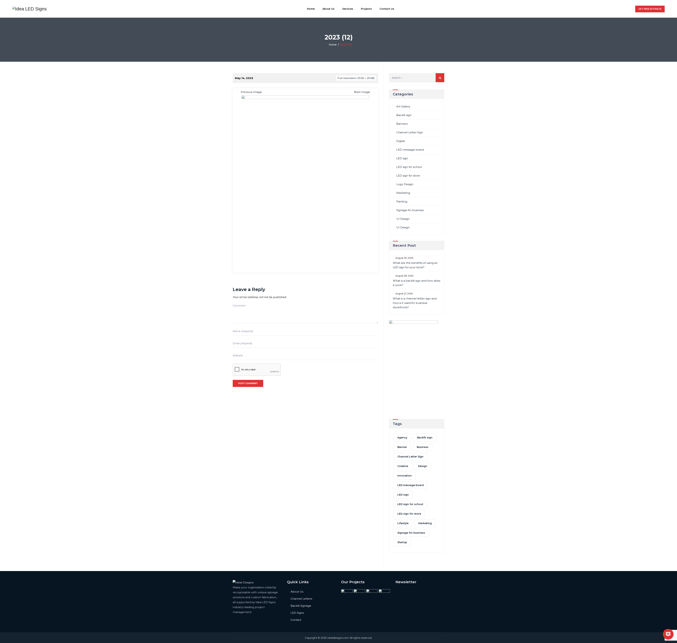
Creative (402, 466)
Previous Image (251, 92)
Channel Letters (301, 598)
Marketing (403, 193)
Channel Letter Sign (409, 132)
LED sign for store (408, 175)
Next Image (362, 92)
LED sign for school (409, 167)
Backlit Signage (301, 605)
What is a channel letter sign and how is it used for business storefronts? (415, 303)
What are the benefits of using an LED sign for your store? (415, 265)
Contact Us (387, 8)
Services (347, 8)
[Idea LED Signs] (29, 9)
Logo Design (404, 184)
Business (422, 447)
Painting (401, 201)
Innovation (404, 475)
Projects (366, 8)
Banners (402, 123)
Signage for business (410, 210)
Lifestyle (402, 523)
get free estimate (649, 9)
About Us (328, 8)
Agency (402, 437)
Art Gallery (403, 106)
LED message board (410, 149)
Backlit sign (403, 115)
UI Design (403, 218)
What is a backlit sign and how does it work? (416, 283)
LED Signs (297, 612)
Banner (402, 447)
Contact (296, 619)
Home (311, 8)
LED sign (402, 158)
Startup (402, 542)
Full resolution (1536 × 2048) (356, 78)
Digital (400, 141)
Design (422, 466)
